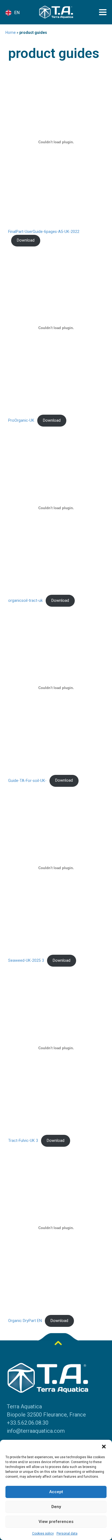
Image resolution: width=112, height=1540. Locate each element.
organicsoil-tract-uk (25, 600)
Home (10, 32)
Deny (56, 1506)
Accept (56, 1491)
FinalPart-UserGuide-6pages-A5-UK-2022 (43, 231)
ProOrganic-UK (21, 420)
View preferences (56, 1521)
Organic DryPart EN (25, 1320)
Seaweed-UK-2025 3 (26, 960)
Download (26, 240)
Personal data (67, 1533)
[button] (104, 1446)
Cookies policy (43, 1533)
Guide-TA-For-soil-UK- (27, 780)
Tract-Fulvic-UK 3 (23, 1140)
